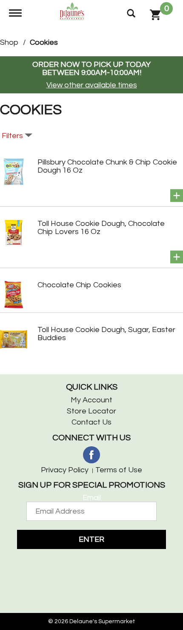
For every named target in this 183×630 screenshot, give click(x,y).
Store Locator (91, 411)
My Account (91, 400)
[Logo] (73, 10)
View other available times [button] (91, 85)
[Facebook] (91, 454)
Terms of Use (118, 470)
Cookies (44, 42)
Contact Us (91, 422)
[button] (176, 195)
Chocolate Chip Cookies (79, 285)
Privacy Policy (65, 470)
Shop (9, 42)
